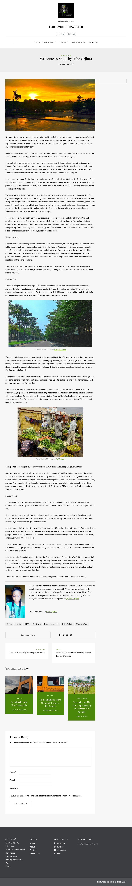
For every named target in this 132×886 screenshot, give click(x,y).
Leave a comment (28, 635)
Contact (93, 42)
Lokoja (18, 624)
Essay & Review (12, 843)
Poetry (19, 698)
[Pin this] (71, 635)
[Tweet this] (63, 635)
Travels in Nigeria (51, 624)
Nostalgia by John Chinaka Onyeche (19, 704)
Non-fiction (66, 55)
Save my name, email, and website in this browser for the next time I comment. (47, 796)
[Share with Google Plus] (67, 635)
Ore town (36, 624)
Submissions (78, 42)
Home (37, 42)
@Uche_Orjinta (72, 598)
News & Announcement (15, 849)
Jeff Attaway (60, 459)
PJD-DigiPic (51, 611)
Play (7, 863)
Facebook (60, 843)
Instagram (61, 850)
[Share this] (60, 635)
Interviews (10, 846)
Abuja (9, 624)
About (62, 42)
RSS (58, 853)
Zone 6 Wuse (82, 624)
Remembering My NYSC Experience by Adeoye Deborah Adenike (81, 707)
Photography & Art (13, 859)
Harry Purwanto (60, 349)
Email (12, 780)
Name (13, 772)
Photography (11, 856)
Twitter (59, 847)
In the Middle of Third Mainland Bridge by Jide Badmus (50, 702)
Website (14, 788)
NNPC (26, 624)
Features (48, 42)
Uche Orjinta (67, 624)
